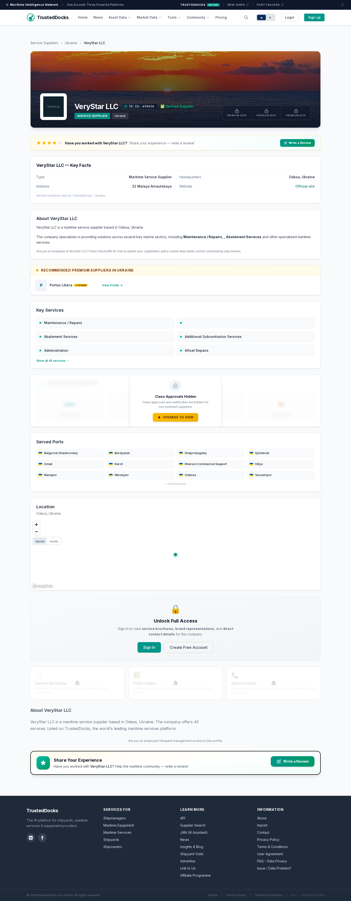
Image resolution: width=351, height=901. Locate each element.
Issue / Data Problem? (274, 868)
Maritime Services (117, 832)
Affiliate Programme (195, 875)
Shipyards (111, 840)
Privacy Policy (268, 840)
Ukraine (71, 43)
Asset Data (118, 17)
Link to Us (188, 868)
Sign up (314, 17)
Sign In (149, 647)
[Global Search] (246, 17)
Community (196, 17)
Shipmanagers (114, 818)
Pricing (221, 17)
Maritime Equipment (118, 825)
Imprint (262, 825)
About (261, 818)
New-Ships (236, 4)
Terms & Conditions (272, 847)
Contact (263, 832)
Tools (172, 17)
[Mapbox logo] (42, 586)
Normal (40, 541)
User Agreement (270, 854)
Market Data (147, 17)
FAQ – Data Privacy (272, 861)
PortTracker (268, 4)
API (182, 818)
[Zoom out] (36, 531)
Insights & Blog (191, 847)
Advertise (187, 861)
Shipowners (112, 847)
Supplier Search (193, 825)
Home (83, 17)
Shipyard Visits (191, 854)
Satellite (53, 541)
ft (270, 17)
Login (289, 17)
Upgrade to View (178, 417)
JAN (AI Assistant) (194, 832)
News (98, 17)
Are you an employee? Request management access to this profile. (175, 741)
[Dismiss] (342, 5)
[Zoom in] (36, 524)
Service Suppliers (44, 43)
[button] (175, 554)
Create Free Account (188, 647)
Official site (305, 186)
